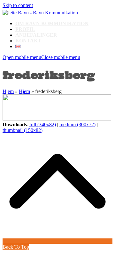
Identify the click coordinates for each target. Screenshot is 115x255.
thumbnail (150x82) (22, 130)
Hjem (8, 91)
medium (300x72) (77, 124)
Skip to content (18, 5)
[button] (41, 57)
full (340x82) (42, 124)
